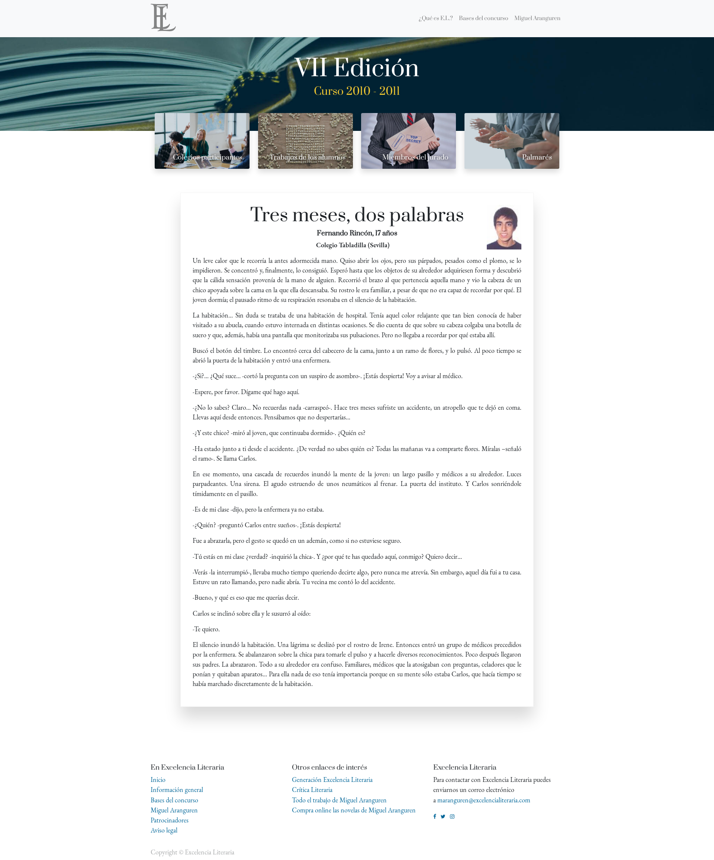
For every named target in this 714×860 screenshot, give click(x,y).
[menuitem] (436, 19)
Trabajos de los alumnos (307, 157)
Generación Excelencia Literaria (332, 779)
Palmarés (537, 157)
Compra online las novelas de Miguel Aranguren (354, 810)
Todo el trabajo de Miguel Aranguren (339, 800)
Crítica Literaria (312, 789)
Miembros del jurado (415, 157)
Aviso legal (164, 830)
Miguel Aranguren (174, 810)
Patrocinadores (170, 820)
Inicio (158, 779)
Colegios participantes (207, 157)
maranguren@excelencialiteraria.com (483, 800)
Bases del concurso (174, 800)
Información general (177, 789)
